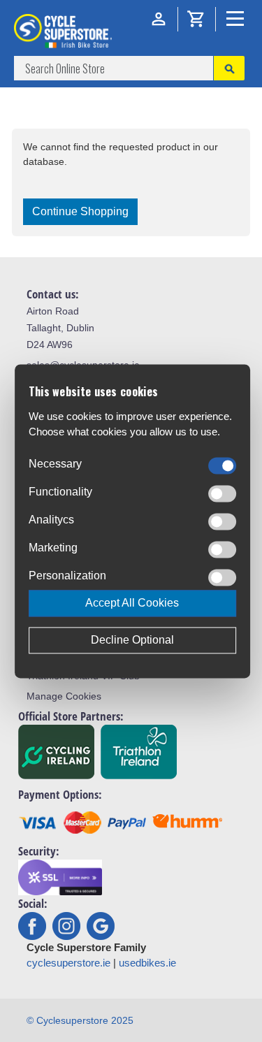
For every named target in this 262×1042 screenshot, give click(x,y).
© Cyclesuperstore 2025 (80, 1020)
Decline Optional (132, 640)
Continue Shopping (80, 211)
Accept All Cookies (132, 603)
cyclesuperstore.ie (68, 963)
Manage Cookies (64, 696)
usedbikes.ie (147, 963)
